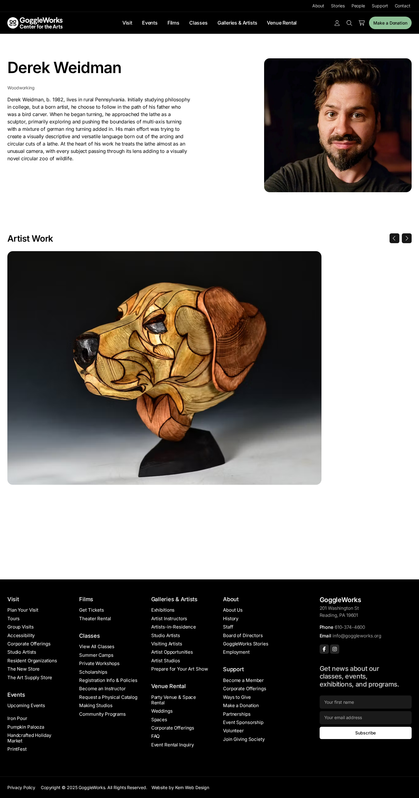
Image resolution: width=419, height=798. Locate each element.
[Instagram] (334, 649)
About (318, 5)
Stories (337, 5)
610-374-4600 (350, 627)
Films (173, 23)
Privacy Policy (21, 787)
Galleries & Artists (237, 23)
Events (150, 23)
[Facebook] (324, 649)
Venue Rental (282, 23)
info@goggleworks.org (357, 636)
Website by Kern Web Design (180, 787)
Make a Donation (390, 22)
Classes (198, 23)
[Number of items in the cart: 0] (362, 23)
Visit (127, 23)
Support (380, 5)
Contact (402, 5)
